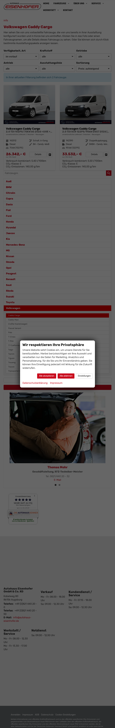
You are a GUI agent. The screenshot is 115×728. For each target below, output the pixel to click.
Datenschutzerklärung (35, 383)
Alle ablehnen (66, 376)
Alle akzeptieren (46, 376)
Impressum (56, 383)
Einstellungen (84, 376)
